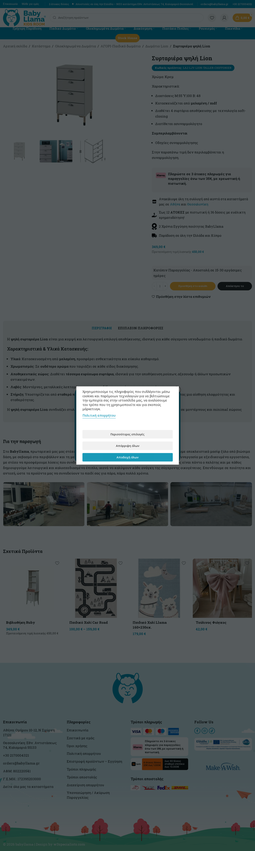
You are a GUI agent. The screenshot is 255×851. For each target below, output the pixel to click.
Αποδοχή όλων (127, 457)
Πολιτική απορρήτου (99, 415)
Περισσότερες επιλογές (127, 434)
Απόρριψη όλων (127, 446)
